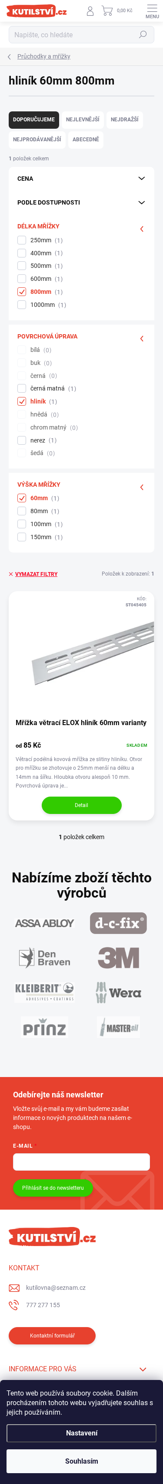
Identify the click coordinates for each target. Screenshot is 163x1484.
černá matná (52, 388)
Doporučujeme (34, 120)
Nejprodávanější (37, 140)
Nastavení (81, 1433)
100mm (45, 524)
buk (40, 363)
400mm (45, 253)
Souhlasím (81, 1461)
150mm (45, 537)
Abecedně (86, 140)
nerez (42, 440)
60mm (43, 498)
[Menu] (152, 11)
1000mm (47, 305)
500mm (45, 266)
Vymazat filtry (36, 574)
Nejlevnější (83, 120)
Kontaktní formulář (52, 1336)
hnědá (43, 414)
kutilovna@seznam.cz (56, 1287)
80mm (43, 511)
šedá (41, 453)
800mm (45, 292)
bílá (39, 350)
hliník (42, 401)
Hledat (143, 35)
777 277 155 (43, 1305)
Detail (81, 805)
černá (42, 376)
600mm (45, 279)
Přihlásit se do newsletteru (53, 1188)
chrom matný (53, 427)
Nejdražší (125, 120)
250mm (45, 240)
